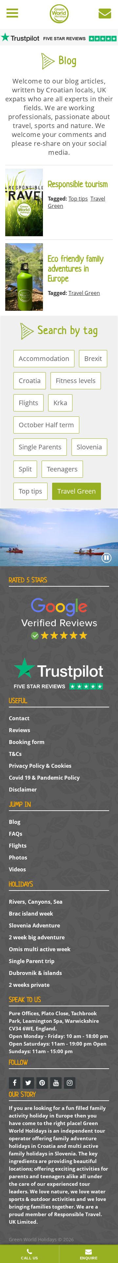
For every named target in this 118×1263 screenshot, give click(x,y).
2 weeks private (29, 984)
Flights (28, 402)
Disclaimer (23, 789)
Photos (18, 857)
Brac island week (31, 913)
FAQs (15, 833)
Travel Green (76, 491)
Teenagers (62, 469)
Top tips (30, 491)
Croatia (30, 380)
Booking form (27, 742)
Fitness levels (76, 380)
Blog (14, 822)
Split (25, 469)
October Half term (46, 424)
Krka (60, 402)
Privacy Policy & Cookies (40, 765)
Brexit (93, 358)
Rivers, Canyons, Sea (36, 901)
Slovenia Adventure (34, 925)
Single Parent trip (31, 961)
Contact (19, 718)
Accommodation (44, 358)
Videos (17, 869)
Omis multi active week (39, 949)
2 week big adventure (37, 937)
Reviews (19, 730)
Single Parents (40, 446)
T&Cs (15, 754)
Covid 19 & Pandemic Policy (44, 777)
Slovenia (89, 446)
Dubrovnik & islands (35, 973)
